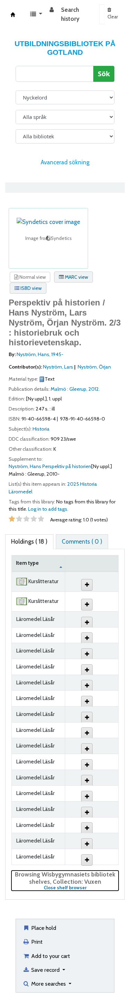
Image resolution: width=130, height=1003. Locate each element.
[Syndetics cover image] (48, 221)
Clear (112, 16)
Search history (70, 14)
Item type (27, 563)
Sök (104, 74)
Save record (45, 969)
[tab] (82, 542)
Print (36, 941)
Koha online (12, 14)
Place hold (43, 927)
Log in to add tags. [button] (48, 509)
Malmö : (60, 389)
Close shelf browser (81, 887)
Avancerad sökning (65, 162)
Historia (41, 429)
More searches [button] (48, 983)
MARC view (76, 277)
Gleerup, (78, 389)
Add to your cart (50, 955)
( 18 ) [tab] (29, 541)
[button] (36, 14)
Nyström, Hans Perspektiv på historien (50, 466)
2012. (94, 389)
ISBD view (30, 288)
